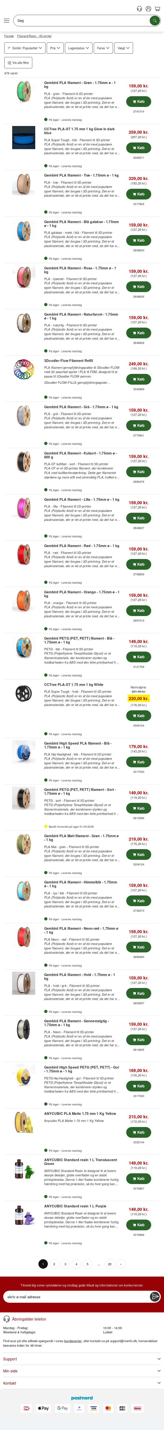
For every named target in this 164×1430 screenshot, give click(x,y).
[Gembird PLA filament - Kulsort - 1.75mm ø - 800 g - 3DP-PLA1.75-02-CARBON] (23, 461)
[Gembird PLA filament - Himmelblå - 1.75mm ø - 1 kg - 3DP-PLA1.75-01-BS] (23, 890)
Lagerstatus (76, 48)
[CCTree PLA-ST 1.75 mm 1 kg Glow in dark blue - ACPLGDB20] (23, 137)
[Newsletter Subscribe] (155, 1297)
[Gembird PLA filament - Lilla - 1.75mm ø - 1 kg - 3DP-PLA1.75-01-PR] (23, 508)
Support (10, 1358)
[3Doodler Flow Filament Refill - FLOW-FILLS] (23, 369)
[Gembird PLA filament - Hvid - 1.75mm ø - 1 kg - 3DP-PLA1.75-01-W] (23, 983)
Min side (10, 1370)
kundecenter (73, 1341)
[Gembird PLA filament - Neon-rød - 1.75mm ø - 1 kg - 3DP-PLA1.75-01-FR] (23, 937)
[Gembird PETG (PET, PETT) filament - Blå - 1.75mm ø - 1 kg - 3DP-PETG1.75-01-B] (23, 646)
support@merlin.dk (123, 1341)
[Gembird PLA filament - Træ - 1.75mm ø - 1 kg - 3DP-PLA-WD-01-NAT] (23, 183)
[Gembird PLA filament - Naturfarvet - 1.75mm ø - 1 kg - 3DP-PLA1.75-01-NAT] (23, 322)
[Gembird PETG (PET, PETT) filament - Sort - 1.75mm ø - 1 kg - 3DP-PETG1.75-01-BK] (23, 798)
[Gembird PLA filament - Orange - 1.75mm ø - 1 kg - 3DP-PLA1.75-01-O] (23, 600)
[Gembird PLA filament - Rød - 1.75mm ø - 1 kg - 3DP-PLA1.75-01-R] (23, 554)
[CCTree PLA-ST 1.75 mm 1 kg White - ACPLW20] (23, 693)
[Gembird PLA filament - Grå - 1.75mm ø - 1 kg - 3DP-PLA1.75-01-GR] (23, 415)
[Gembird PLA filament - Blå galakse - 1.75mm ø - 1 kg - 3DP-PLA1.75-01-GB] (23, 230)
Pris (53, 48)
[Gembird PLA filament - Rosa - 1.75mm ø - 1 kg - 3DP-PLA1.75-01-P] (23, 276)
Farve (101, 48)
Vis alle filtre (20, 62)
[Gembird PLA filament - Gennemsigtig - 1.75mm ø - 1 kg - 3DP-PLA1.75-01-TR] (23, 1029)
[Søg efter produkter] (155, 20)
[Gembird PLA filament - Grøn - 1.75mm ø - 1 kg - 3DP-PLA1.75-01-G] (23, 91)
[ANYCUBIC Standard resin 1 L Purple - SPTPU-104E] (23, 1214)
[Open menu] (6, 20)
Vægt (121, 48)
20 (109, 1264)
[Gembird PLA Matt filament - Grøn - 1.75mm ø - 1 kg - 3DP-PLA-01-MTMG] (23, 844)
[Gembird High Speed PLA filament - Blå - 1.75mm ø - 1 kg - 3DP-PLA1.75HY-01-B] (23, 751)
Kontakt (9, 1383)
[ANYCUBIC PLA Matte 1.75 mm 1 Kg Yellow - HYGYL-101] (23, 1122)
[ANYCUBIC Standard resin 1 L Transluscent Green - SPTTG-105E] (23, 1168)
